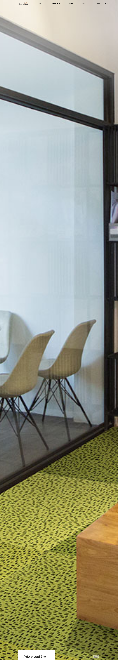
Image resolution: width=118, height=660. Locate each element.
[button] (94, 656)
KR (105, 3)
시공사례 (71, 3)
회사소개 (40, 3)
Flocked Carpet (55, 3)
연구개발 (84, 3)
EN (107, 3)
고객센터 (97, 3)
